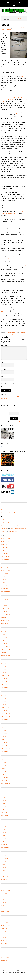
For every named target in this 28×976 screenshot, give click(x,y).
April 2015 (3, 768)
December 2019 (5, 614)
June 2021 (3, 576)
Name (3, 362)
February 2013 (5, 841)
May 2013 (3, 832)
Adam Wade (4, 154)
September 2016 (5, 722)
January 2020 (4, 611)
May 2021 (3, 579)
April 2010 (4, 940)
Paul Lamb (4, 520)
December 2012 (5, 847)
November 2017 (5, 684)
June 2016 (3, 730)
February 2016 (5, 739)
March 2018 (4, 672)
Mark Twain (4, 308)
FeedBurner (17, 421)
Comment (4, 345)
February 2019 (5, 640)
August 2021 (4, 573)
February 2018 (5, 675)
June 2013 (3, 829)
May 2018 (3, 666)
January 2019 (4, 643)
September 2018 (5, 655)
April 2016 (4, 733)
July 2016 (3, 728)
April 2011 (3, 905)
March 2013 (4, 838)
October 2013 (4, 818)
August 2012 (4, 858)
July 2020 (3, 602)
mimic (22, 76)
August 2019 (4, 623)
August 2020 (4, 600)
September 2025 (5, 538)
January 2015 (4, 777)
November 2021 (5, 568)
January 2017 (4, 710)
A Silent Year (4, 507)
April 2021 (4, 582)
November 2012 (5, 850)
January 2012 (4, 879)
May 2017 (3, 698)
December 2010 (5, 917)
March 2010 (4, 943)
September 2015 (5, 754)
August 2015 (4, 757)
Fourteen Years (5, 509)
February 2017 (5, 707)
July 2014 (3, 794)
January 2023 (4, 553)
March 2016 (4, 736)
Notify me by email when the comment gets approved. (13, 385)
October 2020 (5, 594)
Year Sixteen (4, 501)
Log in (23, 972)
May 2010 (3, 937)
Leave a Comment (6, 29)
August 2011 (4, 893)
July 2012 (3, 861)
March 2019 (4, 637)
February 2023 (5, 550)
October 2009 (5, 957)
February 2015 (5, 774)
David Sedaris (12, 213)
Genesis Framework (8, 972)
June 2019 (3, 629)
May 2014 (3, 800)
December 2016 (5, 713)
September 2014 (5, 789)
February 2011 (5, 911)
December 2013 (5, 812)
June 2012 (3, 864)
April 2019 (4, 634)
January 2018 (4, 678)
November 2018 (5, 649)
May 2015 (3, 765)
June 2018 (3, 664)
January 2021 (4, 588)
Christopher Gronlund (7, 522)
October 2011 (4, 888)
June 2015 (3, 762)
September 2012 (5, 856)
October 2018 (4, 652)
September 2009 (5, 960)
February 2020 (5, 608)
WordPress (18, 972)
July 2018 (3, 661)
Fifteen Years (4, 504)
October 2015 (4, 751)
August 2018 (4, 658)
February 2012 (5, 876)
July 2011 (3, 896)
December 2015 (5, 745)
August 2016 (4, 725)
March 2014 (4, 806)
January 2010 (4, 949)
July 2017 (3, 693)
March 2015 (4, 771)
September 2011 (5, 890)
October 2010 (5, 922)
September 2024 (5, 541)
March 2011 (4, 908)
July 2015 (3, 760)
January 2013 (4, 844)
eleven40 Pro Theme (18, 970)
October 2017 (4, 687)
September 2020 (5, 597)
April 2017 (3, 701)
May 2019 (3, 632)
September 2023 (5, 544)
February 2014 (5, 809)
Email (3, 369)
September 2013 (5, 821)
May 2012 (3, 867)
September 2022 (5, 562)
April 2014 (4, 803)
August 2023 (4, 547)
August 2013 (4, 824)
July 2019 (3, 626)
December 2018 (5, 646)
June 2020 (4, 605)
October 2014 (5, 786)
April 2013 (4, 835)
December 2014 (5, 780)
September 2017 (5, 690)
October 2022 (5, 559)
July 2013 (3, 826)
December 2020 (5, 591)
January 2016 (4, 742)
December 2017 (5, 681)
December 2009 (5, 952)
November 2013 (5, 815)
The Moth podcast (15, 113)
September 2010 (5, 925)
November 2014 (5, 783)
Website (3, 376)
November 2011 (5, 885)
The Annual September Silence (9, 512)
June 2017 (3, 696)
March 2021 (4, 585)
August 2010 (4, 928)
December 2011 (5, 882)
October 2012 (4, 853)
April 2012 (4, 870)
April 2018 (4, 669)
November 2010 (5, 920)
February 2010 (5, 946)
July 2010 (3, 931)
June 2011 (3, 899)
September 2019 (5, 620)
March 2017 (4, 704)
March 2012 (4, 873)
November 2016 (5, 716)
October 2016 (4, 719)
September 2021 (5, 570)
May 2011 (3, 902)
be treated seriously (17, 258)
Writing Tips (22, 332)
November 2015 (5, 748)
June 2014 (3, 797)
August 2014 (4, 792)
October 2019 (5, 617)
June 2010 (3, 934)
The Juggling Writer (14, 2)
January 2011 (4, 914)
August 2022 (4, 565)
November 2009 (5, 954)
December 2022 (5, 556)
